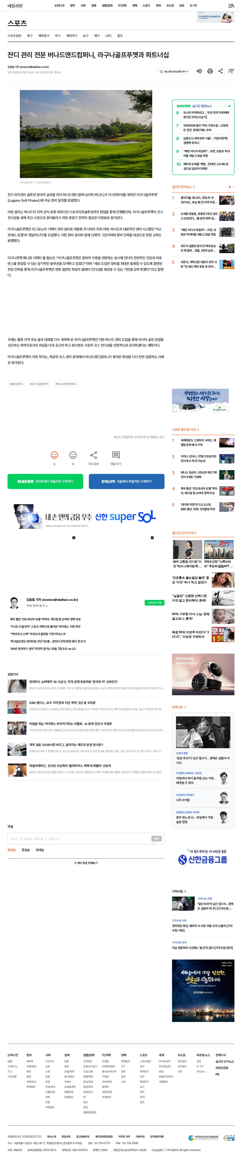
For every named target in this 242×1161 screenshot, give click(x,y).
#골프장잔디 (16, 384)
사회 (83, 5)
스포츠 (146, 5)
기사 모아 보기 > (37, 606)
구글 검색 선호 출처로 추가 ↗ (176, 71)
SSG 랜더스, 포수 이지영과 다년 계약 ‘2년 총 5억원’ (62, 703)
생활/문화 (107, 5)
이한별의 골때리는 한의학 (189, 773)
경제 (93, 5)
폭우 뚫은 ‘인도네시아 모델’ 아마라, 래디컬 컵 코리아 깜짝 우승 (45, 619)
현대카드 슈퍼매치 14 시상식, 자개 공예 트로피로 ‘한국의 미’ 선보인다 (73, 682)
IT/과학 (122, 5)
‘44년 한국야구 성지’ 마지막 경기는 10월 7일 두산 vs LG (42, 649)
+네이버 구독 (154, 602)
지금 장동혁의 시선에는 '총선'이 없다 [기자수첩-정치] (202, 948)
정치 (72, 5)
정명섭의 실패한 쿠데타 (187, 812)
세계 (158, 5)
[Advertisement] (86, 802)
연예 (134, 5)
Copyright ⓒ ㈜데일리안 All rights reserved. (176, 1150)
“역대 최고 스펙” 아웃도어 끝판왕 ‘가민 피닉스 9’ (38, 634)
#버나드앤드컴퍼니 (66, 384)
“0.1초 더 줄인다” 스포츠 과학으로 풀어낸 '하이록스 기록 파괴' (45, 626)
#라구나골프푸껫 (39, 384)
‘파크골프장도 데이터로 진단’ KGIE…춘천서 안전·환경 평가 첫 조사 (48, 641)
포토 (181, 5)
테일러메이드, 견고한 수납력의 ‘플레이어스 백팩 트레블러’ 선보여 (70, 766)
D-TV (193, 5)
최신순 (12, 850)
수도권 (170, 5)
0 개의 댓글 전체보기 (85, 863)
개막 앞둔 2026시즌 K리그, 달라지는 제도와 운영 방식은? (66, 745)
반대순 (40, 850)
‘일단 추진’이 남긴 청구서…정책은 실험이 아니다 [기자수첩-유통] (215, 908)
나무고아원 (183, 800)
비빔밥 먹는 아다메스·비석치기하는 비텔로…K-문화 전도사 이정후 (70, 724)
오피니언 (59, 5)
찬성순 (26, 850)
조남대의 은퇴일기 (185, 795)
